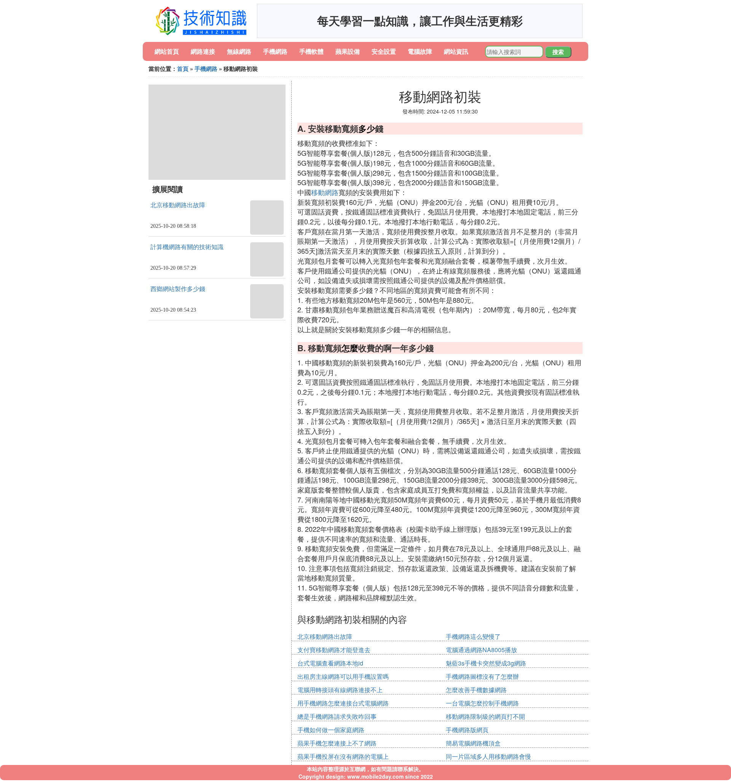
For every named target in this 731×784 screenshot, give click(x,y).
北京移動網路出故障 (177, 205)
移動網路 (324, 192)
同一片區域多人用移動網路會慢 (488, 756)
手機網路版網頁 (467, 729)
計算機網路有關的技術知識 (186, 247)
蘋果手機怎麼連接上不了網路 (337, 743)
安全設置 (384, 51)
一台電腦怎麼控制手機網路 (482, 703)
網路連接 (203, 51)
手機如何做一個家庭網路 (330, 729)
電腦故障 (420, 51)
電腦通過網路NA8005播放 (481, 649)
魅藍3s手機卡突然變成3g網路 (486, 663)
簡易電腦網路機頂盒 (473, 743)
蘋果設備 (347, 51)
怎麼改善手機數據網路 (476, 689)
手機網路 (275, 51)
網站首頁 (167, 51)
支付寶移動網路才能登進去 (333, 649)
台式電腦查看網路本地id (330, 663)
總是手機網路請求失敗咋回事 (337, 716)
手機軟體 (311, 51)
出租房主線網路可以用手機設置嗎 (343, 676)
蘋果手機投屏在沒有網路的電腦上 (343, 756)
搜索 (558, 52)
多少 (366, 128)
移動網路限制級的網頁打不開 (485, 716)
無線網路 (239, 51)
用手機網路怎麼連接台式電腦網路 (343, 703)
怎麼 (350, 348)
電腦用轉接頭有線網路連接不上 (340, 689)
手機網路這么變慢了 (473, 636)
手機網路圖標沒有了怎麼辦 (482, 676)
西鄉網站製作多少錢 (177, 289)
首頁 (182, 68)
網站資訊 (456, 51)
